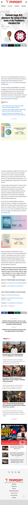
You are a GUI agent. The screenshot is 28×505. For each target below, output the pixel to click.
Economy (17, 6)
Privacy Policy (14, 495)
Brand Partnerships (14, 491)
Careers (14, 488)
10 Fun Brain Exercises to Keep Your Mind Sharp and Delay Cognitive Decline (12, 106)
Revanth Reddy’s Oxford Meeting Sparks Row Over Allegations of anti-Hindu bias (13, 355)
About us (14, 484)
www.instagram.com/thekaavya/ (15, 303)
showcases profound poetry (8, 96)
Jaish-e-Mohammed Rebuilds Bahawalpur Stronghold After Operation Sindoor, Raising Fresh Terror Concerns (14, 405)
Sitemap (14, 497)
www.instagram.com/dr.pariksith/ (15, 286)
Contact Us (14, 486)
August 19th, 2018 (9, 82)
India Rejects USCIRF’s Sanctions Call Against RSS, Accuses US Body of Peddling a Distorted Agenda (14, 379)
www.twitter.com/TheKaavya (12, 295)
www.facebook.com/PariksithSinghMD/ (17, 283)
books (5, 306)
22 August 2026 (6, 357)
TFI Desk (7, 26)
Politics (10, 6)
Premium (3, 6)
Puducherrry (11, 306)
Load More (14, 118)
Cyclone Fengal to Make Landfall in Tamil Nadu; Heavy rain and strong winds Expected (14, 110)
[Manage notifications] (24, 496)
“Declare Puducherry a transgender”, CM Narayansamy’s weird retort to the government (13, 114)
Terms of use (14, 493)
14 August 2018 (14, 26)
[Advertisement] (14, 62)
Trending (6, 351)
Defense (23, 6)
